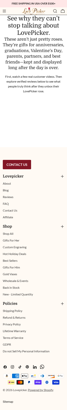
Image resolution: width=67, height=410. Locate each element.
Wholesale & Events (15, 281)
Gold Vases (10, 274)
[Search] (55, 11)
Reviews (8, 197)
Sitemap (8, 401)
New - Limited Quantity (18, 294)
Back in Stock (11, 287)
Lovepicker (20, 390)
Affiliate (8, 217)
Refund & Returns (14, 317)
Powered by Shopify (40, 390)
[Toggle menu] (4, 11)
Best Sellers (10, 260)
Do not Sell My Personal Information (26, 351)
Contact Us (17, 165)
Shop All (8, 233)
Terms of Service (13, 337)
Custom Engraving (14, 247)
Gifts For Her (11, 240)
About (7, 183)
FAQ (6, 203)
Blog (6, 190)
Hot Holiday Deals (14, 254)
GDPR (7, 344)
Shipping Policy (12, 310)
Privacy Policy (12, 324)
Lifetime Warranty (14, 331)
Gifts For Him (11, 267)
